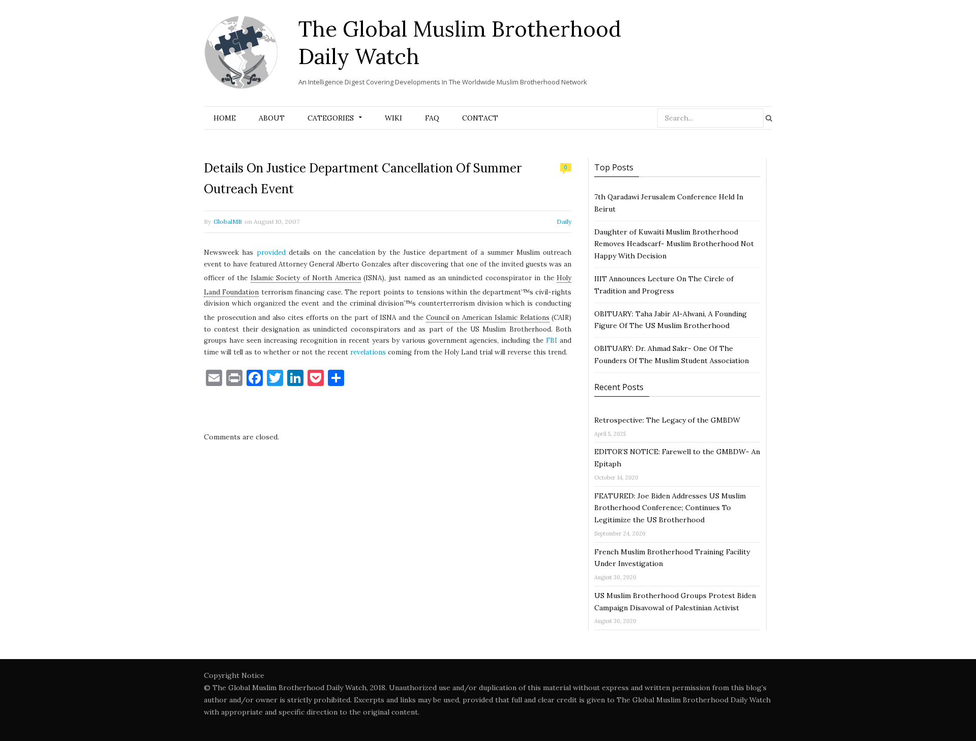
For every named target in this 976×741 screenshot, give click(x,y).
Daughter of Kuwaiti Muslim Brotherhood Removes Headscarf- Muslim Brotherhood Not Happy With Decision (674, 244)
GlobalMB (228, 221)
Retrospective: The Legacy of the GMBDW (667, 420)
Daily (564, 221)
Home (225, 118)
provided (271, 252)
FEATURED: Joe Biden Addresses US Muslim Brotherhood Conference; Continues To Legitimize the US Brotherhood (670, 508)
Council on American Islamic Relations (488, 317)
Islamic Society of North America (306, 278)
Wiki (393, 118)
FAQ (432, 118)
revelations (368, 352)
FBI (551, 340)
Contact (480, 118)
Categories (331, 118)
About (272, 118)
